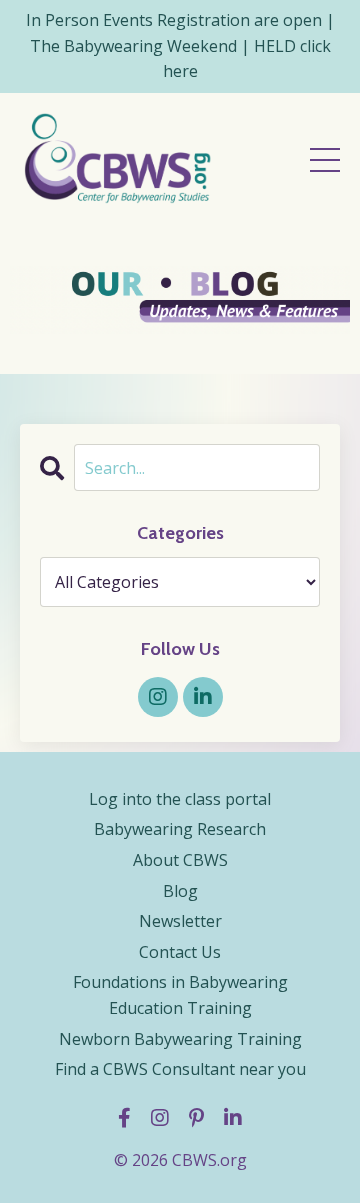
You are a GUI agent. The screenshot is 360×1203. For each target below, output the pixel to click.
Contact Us (180, 952)
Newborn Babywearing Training (180, 1039)
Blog (180, 891)
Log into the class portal (180, 799)
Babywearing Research (180, 829)
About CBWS (180, 860)
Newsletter (180, 921)
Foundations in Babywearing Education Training (180, 995)
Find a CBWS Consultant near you (180, 1069)
